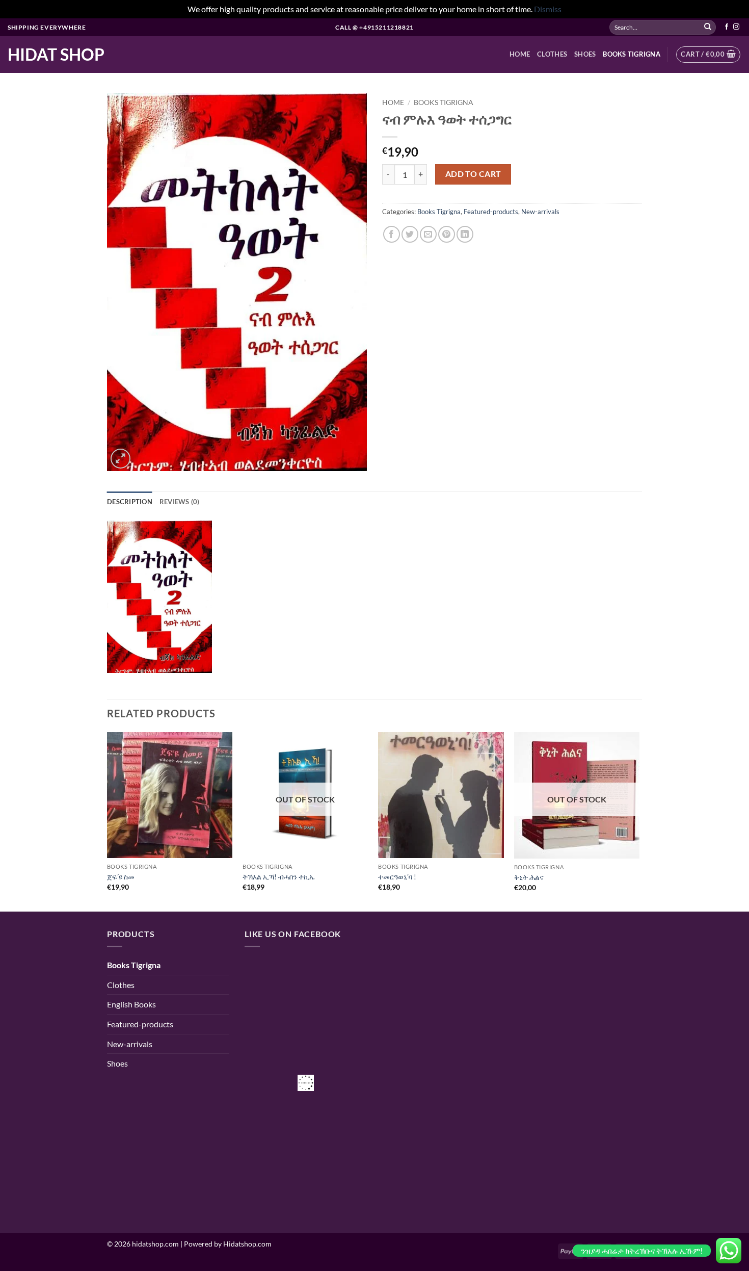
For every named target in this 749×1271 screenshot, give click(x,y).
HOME (520, 54)
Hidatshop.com (247, 1243)
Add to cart (473, 173)
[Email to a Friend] (428, 234)
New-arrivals (540, 211)
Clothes (552, 54)
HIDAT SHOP (56, 54)
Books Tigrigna (631, 54)
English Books (131, 1004)
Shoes (585, 54)
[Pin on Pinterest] (446, 234)
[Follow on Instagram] (736, 27)
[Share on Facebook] (391, 234)
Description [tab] (129, 502)
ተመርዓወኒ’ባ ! (397, 876)
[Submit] (707, 27)
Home (393, 102)
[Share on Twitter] (410, 234)
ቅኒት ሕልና (529, 877)
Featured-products (491, 211)
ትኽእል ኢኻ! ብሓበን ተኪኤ (279, 876)
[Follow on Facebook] (727, 27)
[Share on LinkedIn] (465, 234)
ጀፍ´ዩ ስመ (121, 876)
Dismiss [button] (547, 9)
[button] (708, 54)
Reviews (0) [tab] (179, 502)
